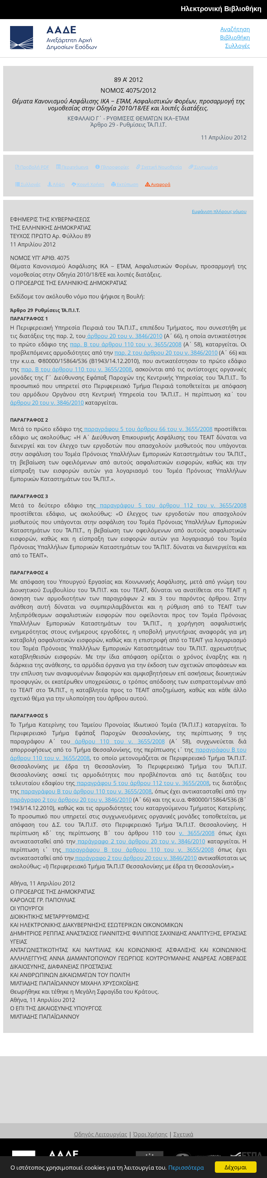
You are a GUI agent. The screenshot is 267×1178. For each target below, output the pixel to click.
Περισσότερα (186, 1167)
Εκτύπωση (127, 184)
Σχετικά (183, 1134)
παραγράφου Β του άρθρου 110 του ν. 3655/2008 (85, 791)
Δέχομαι (236, 1167)
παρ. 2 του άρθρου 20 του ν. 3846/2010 (166, 352)
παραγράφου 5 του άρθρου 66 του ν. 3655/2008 (147, 429)
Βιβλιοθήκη (235, 37)
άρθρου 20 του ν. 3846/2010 (124, 336)
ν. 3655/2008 (197, 833)
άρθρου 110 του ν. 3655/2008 (117, 741)
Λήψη (58, 184)
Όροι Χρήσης (150, 1134)
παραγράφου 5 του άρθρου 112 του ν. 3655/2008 (171, 505)
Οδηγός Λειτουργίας (100, 1134)
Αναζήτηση (235, 29)
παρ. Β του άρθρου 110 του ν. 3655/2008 (125, 344)
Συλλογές (237, 46)
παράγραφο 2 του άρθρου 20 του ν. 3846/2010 (71, 799)
